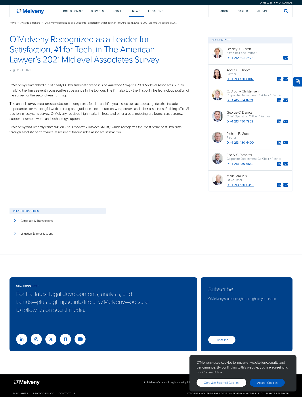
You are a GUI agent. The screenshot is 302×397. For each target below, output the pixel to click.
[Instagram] (36, 339)
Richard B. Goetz (238, 133)
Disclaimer (20, 393)
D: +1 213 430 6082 (240, 79)
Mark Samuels (237, 176)
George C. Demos (239, 112)
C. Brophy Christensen (243, 91)
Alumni (262, 11)
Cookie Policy (212, 372)
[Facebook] (65, 339)
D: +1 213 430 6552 (240, 164)
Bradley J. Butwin (239, 49)
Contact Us (67, 393)
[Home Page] (30, 11)
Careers (244, 11)
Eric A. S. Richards (239, 154)
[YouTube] (80, 339)
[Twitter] (50, 339)
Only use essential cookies (221, 382)
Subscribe (222, 340)
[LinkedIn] (279, 79)
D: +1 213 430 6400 (240, 142)
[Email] (286, 58)
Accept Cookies (267, 382)
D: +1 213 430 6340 (240, 185)
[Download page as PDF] (297, 82)
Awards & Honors (30, 22)
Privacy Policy (43, 393)
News (13, 22)
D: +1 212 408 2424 (240, 58)
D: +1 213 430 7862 (240, 121)
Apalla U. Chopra (238, 70)
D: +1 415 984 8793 (240, 100)
